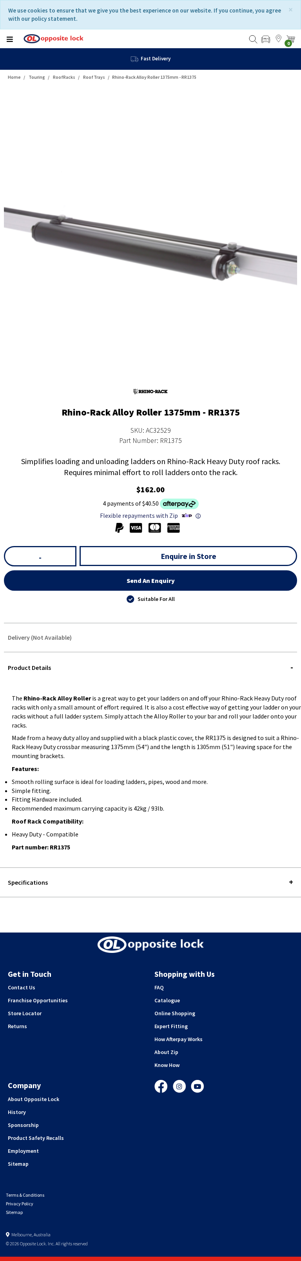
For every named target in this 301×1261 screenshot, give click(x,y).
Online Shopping (174, 1013)
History (17, 1112)
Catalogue (167, 1000)
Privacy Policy (19, 1204)
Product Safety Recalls (36, 1137)
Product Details (29, 667)
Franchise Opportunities (38, 1000)
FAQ (159, 987)
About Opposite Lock (33, 1099)
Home (14, 77)
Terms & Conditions (25, 1195)
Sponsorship (23, 1125)
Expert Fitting (171, 1026)
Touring (37, 77)
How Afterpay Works (178, 1039)
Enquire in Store (188, 556)
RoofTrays (94, 77)
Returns (17, 1026)
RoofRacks (64, 77)
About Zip (166, 1052)
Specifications (28, 882)
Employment (23, 1150)
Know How (167, 1065)
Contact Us (21, 987)
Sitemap (18, 1163)
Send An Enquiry (151, 580)
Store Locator (25, 1013)
